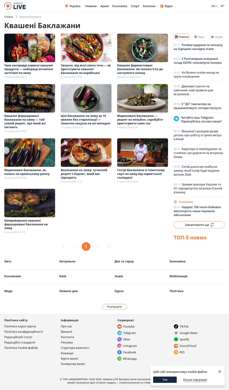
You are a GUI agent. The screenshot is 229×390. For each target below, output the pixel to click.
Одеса (119, 291)
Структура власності (75, 348)
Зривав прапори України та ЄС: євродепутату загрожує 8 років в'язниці (198, 188)
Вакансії (66, 332)
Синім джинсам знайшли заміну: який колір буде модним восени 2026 (196, 170)
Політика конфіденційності (23, 332)
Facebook (129, 352)
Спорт (135, 6)
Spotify (184, 339)
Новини (91, 6)
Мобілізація (178, 276)
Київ (62, 276)
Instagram (130, 346)
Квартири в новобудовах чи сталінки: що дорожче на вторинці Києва (198, 153)
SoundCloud (188, 346)
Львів (118, 276)
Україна (74, 6)
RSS (182, 352)
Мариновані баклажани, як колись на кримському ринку (26, 172)
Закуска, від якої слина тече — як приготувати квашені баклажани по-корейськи (86, 69)
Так (165, 380)
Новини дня (68, 291)
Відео (169, 6)
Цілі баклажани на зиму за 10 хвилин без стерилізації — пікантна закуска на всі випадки (85, 119)
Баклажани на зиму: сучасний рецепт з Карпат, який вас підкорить (84, 174)
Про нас (66, 326)
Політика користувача (20, 326)
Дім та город (124, 261)
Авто (7, 261)
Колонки (149, 6)
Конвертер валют (73, 364)
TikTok (184, 326)
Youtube (129, 326)
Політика (177, 291)
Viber (126, 339)
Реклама (67, 342)
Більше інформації (195, 379)
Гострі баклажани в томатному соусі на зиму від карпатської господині (141, 174)
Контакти (67, 337)
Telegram (129, 333)
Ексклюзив (12, 276)
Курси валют (70, 358)
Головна (8, 16)
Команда (67, 353)
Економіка (119, 6)
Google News (189, 333)
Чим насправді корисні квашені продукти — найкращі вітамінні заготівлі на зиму (28, 69)
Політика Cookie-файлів (21, 348)
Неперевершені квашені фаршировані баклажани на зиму (26, 224)
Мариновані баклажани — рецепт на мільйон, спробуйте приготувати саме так (140, 119)
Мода (8, 291)
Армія (104, 6)
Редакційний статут (18, 337)
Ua (213, 6)
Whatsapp (130, 359)
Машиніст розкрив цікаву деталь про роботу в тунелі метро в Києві (197, 135)
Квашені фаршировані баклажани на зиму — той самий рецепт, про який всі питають (25, 121)
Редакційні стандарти (19, 342)
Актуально (67, 261)
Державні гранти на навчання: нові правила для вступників (193, 90)
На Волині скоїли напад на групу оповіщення (196, 74)
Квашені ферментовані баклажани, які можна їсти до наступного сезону (140, 69)
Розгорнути (114, 306)
